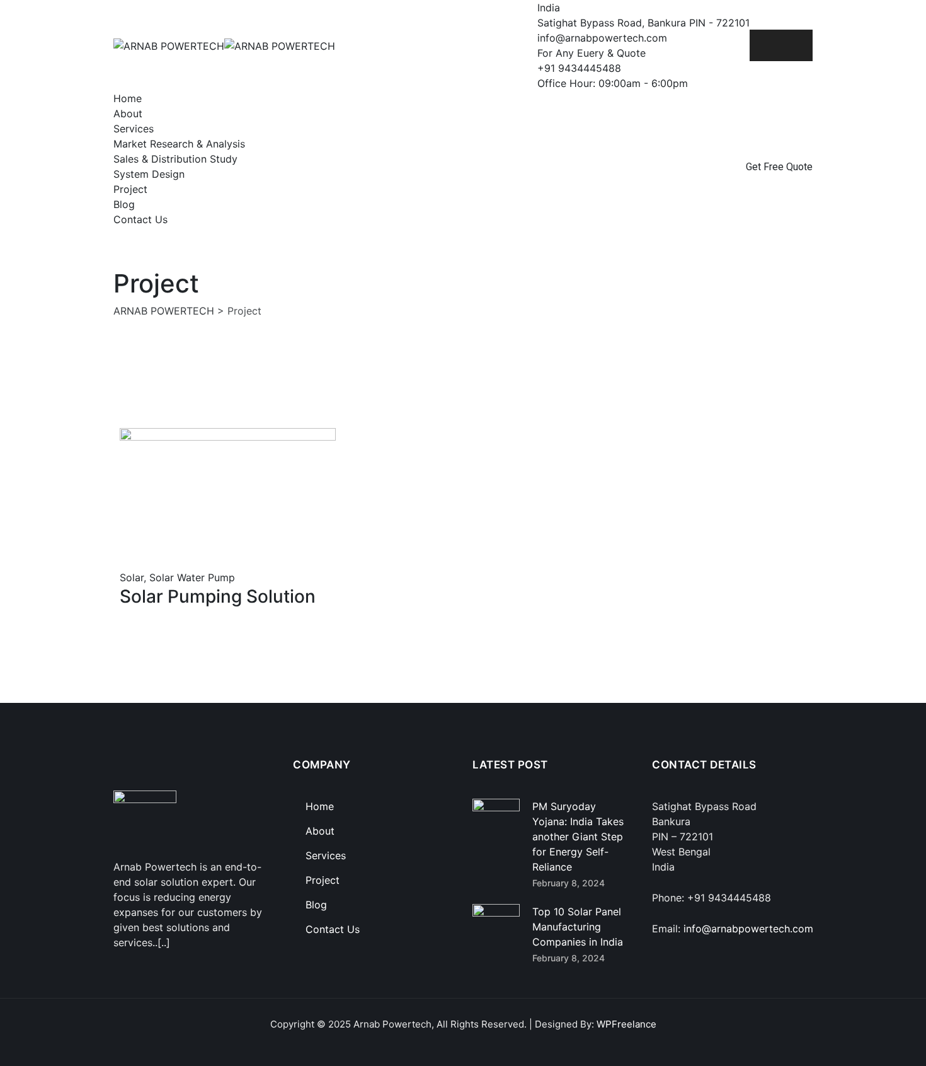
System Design (149, 174)
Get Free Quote (779, 167)
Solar (132, 577)
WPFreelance (626, 1024)
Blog (124, 204)
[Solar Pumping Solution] (127, 562)
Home (127, 98)
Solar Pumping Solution (218, 596)
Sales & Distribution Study (175, 159)
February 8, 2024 (568, 883)
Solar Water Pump (192, 577)
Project (130, 189)
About (127, 113)
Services (133, 128)
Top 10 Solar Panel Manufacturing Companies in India (577, 926)
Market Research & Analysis (179, 143)
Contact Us (140, 219)
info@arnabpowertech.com (748, 928)
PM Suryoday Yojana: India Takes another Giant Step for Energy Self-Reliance (578, 836)
